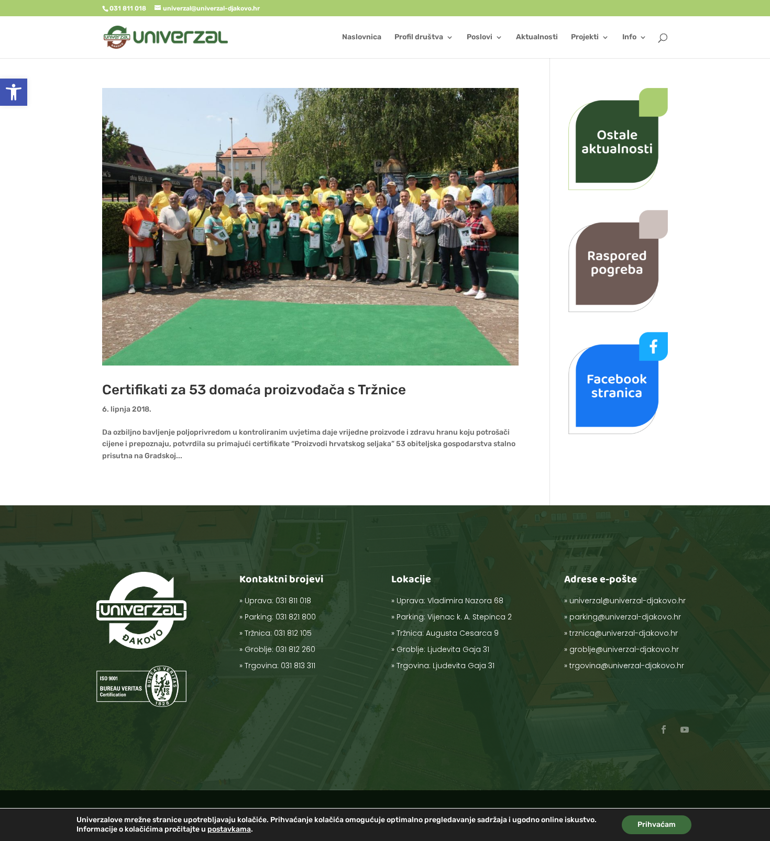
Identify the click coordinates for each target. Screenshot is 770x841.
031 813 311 (298, 665)
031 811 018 (293, 600)
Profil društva (418, 37)
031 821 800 (296, 617)
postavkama (229, 829)
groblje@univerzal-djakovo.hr (624, 649)
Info (629, 37)
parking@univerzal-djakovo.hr (625, 617)
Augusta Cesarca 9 (462, 633)
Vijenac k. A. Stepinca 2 (469, 617)
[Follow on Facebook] (663, 729)
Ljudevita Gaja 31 (458, 649)
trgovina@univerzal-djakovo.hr (626, 665)
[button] (13, 92)
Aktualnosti (537, 37)
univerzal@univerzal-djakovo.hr (627, 600)
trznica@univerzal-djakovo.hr (623, 633)
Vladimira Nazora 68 (465, 600)
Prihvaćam (656, 824)
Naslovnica (361, 37)
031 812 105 (293, 633)
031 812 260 (295, 649)
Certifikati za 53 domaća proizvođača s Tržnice (254, 390)
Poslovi (479, 37)
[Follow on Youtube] (684, 729)
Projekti (585, 37)
